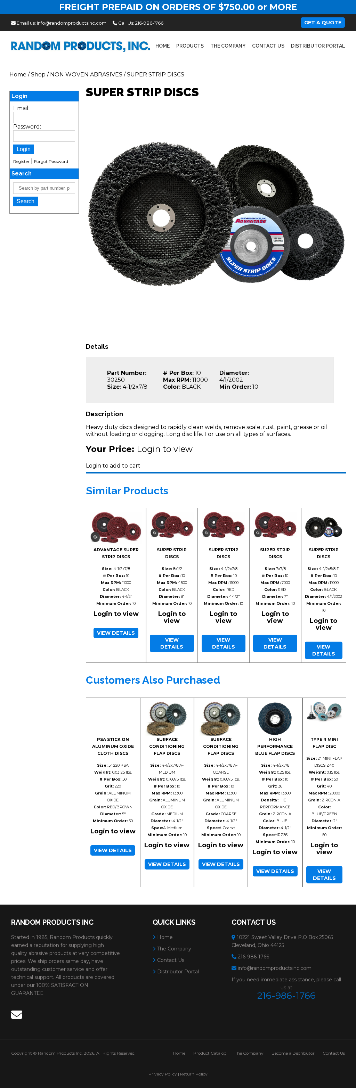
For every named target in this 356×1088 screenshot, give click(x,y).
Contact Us (268, 46)
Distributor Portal (318, 46)
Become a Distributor (293, 1053)
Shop (38, 74)
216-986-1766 (149, 23)
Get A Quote (322, 22)
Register (21, 161)
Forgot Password (51, 161)
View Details (116, 633)
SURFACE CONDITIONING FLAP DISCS (167, 746)
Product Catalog (210, 1053)
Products (190, 46)
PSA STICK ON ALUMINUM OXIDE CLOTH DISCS (113, 746)
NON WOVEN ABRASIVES (86, 74)
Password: (27, 126)
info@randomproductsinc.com (71, 23)
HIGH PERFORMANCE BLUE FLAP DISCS (275, 746)
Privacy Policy (162, 1074)
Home (162, 46)
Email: (21, 108)
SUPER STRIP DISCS (155, 74)
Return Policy (194, 1074)
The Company (227, 46)
